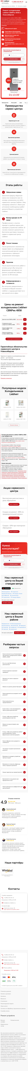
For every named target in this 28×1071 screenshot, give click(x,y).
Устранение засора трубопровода (9, 478)
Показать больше (14, 425)
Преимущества (5, 102)
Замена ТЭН (10, 473)
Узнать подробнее (14, 504)
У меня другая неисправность (14, 339)
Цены (21, 102)
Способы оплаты (5, 1011)
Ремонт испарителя (22, 478)
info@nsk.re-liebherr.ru (9, 903)
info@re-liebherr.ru (9, 960)
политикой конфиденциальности (14, 62)
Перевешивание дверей (7, 475)
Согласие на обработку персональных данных (13, 1008)
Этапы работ (14, 102)
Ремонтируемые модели (7, 1003)
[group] (7, 872)
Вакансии (3, 998)
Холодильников (15, 1020)
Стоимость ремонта (6, 991)
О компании (4, 1001)
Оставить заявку (7, 602)
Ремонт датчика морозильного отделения (15, 476)
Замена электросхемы (12, 472)
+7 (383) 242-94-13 (17, 1)
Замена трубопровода (18, 473)
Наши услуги (4, 1006)
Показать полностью (6, 378)
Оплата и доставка (6, 993)
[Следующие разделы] (27, 103)
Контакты (3, 996)
